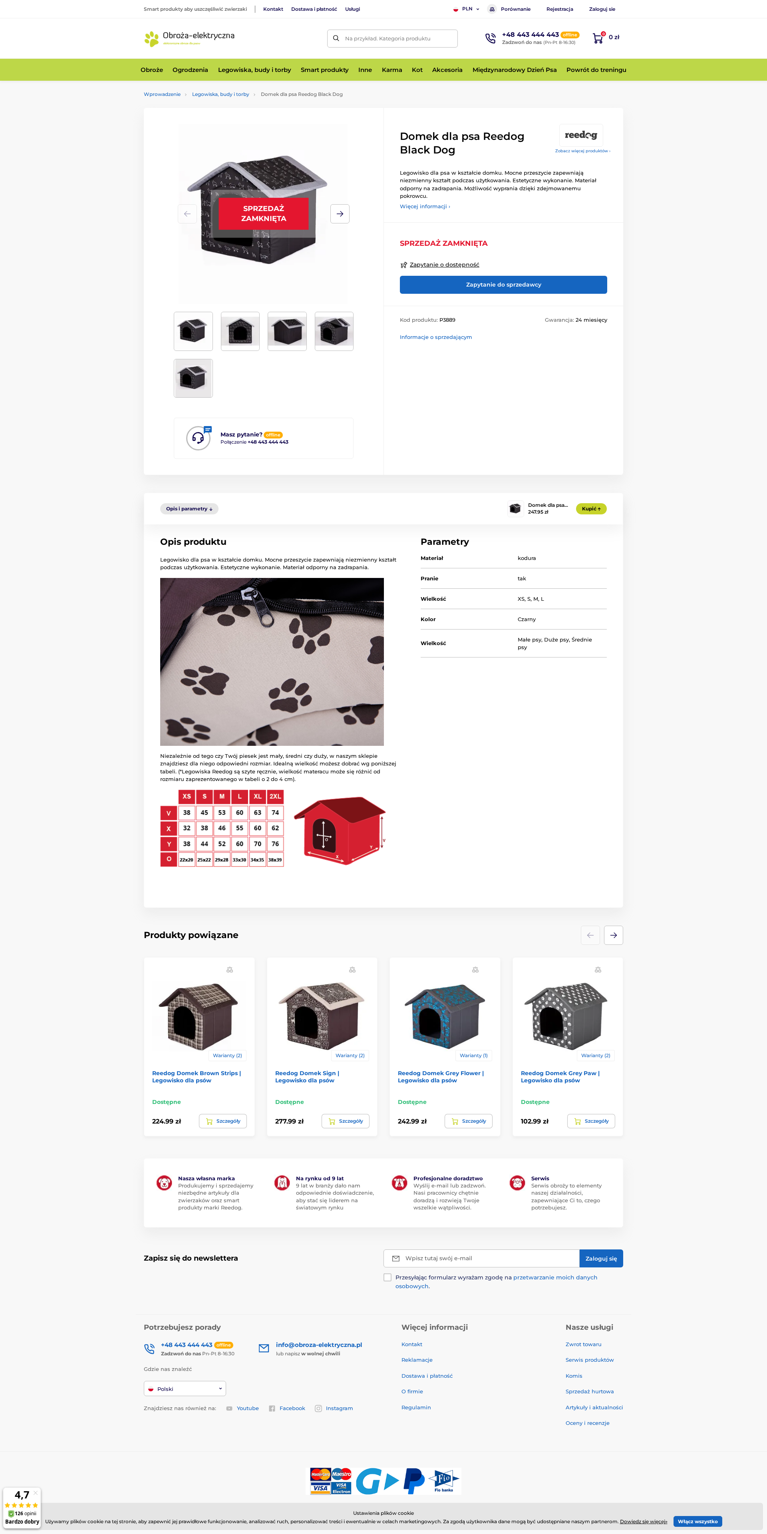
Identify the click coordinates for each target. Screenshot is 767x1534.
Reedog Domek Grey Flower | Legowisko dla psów (441, 1077)
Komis (574, 1376)
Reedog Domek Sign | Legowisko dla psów (307, 1077)
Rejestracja (559, 9)
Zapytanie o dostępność (444, 264)
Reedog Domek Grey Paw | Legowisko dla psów (560, 1077)
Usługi (352, 9)
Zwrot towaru (584, 1344)
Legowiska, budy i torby (220, 94)
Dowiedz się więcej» (644, 1521)
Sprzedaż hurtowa (590, 1391)
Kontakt (273, 9)
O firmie (412, 1391)
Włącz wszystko (698, 1521)
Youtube (248, 1408)
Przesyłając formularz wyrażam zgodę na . (496, 1282)
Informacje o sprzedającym (436, 337)
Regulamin (416, 1407)
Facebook (292, 1408)
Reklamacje (417, 1360)
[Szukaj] (336, 39)
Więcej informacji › (425, 206)
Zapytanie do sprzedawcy (503, 284)
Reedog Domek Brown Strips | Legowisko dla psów (196, 1077)
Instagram (339, 1408)
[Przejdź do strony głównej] (190, 38)
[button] (340, 213)
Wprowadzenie (162, 94)
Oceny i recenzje (588, 1423)
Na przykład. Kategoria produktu (388, 38)
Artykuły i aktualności (594, 1407)
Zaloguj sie (602, 9)
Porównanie (516, 9)
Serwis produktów (590, 1360)
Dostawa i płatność (314, 9)
